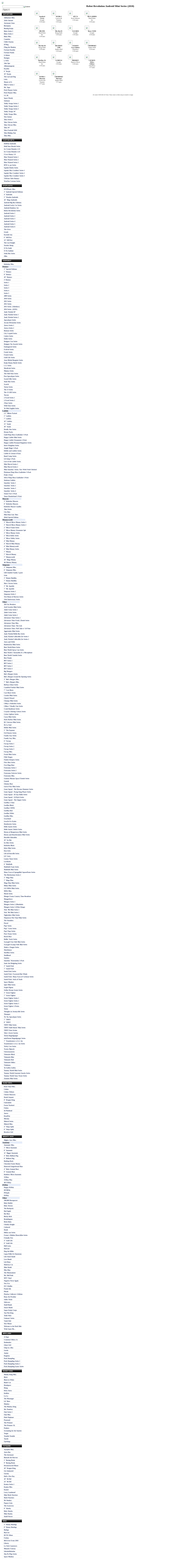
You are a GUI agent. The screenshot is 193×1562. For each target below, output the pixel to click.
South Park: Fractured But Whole (13, 974)
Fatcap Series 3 (9, 749)
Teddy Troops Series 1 (11, 103)
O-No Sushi (8, 248)
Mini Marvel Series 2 (11, 467)
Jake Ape (7, 63)
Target (6, 1433)
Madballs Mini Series (11, 869)
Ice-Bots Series (9, 843)
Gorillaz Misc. (8, 816)
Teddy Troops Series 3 (11, 109)
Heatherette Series (10, 824)
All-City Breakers (10, 604)
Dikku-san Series (9, 1232)
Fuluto (6, 1108)
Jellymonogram (9, 66)
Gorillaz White (9, 813)
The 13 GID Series (10, 392)
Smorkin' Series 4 (10, 491)
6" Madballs (8, 864)
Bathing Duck (8, 1161)
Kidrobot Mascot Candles (12, 506)
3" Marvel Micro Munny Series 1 (13, 522)
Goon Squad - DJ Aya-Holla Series (13, 794)
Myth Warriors (9, 1498)
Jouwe (6, 1113)
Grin (5, 575)
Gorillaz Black (9, 805)
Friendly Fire (8, 1238)
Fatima (6, 1538)
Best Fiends (8, 658)
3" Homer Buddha (10, 578)
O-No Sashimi (8, 251)
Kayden (6, 69)
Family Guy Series (10, 736)
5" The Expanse (9, 730)
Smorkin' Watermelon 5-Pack (13, 961)
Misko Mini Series (10, 886)
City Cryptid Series (10, 333)
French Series (8, 355)
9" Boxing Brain (9, 1463)
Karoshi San (8, 235)
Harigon (6, 58)
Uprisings (7, 1441)
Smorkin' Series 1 (10, 483)
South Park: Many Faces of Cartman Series (13, 977)
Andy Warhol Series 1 (11, 315)
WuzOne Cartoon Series (12, 181)
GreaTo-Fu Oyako (10, 821)
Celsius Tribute (9, 1092)
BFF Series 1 (8, 661)
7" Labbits (7, 419)
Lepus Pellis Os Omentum (13, 1254)
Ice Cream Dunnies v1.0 (12, 149)
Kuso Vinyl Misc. (9, 1086)
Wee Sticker (8, 117)
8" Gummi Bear (9, 1172)
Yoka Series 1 (8, 119)
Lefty (5, 79)
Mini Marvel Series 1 (11, 464)
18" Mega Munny (10, 560)
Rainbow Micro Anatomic (12, 1174)
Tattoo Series (8, 387)
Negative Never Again (11, 1281)
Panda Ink (7, 1289)
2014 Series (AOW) (10, 309)
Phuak (6, 1291)
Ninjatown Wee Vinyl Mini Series (13, 918)
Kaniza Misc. (8, 1487)
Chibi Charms (9, 42)
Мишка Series (9, 371)
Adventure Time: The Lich (13, 626)
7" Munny (7, 552)
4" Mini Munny (9, 541)
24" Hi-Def (7, 1482)
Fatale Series (8, 352)
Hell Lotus (7, 1246)
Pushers (6, 1428)
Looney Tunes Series (11, 859)
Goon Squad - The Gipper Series (13, 800)
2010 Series (7, 298)
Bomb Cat (7, 1382)
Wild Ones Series (9, 406)
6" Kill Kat (8, 237)
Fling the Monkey (10, 47)
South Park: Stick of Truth (13, 979)
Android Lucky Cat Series (13, 205)
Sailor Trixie (8, 1299)
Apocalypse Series (10, 320)
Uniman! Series (9, 1318)
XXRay (6, 1177)
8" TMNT (7, 1022)
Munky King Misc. (10, 1374)
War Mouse (8, 1323)
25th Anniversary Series (12, 599)
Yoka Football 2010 (10, 130)
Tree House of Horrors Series (13, 597)
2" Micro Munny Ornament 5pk (13, 530)
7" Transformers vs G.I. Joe (13, 1041)
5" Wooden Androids (11, 197)
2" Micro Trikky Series (11, 538)
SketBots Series (9, 952)
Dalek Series (8, 339)
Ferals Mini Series (10, 754)
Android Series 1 (9, 213)
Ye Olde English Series (11, 408)
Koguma (7, 1356)
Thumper (7, 1014)
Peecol (6, 923)
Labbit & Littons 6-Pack (12, 453)
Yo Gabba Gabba (10, 1068)
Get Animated (8, 1471)
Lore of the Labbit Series (12, 461)
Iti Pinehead (8, 1111)
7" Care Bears (8, 690)
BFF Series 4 (8, 669)
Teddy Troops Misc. (10, 114)
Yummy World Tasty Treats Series (13, 1076)
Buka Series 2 (8, 34)
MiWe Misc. (8, 891)
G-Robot (7, 55)
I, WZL (6, 60)
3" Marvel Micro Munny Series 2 (13, 525)
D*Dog (6, 44)
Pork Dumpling (9, 1358)
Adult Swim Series (10, 612)
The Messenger (9, 1398)
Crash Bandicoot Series (12, 709)
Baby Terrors (8, 1206)
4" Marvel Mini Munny (12, 544)
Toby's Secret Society (11, 1033)
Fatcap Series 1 (9, 744)
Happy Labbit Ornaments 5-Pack (13, 440)
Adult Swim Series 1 (11, 610)
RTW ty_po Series (10, 165)
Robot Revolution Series (12, 211)
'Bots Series (8, 509)
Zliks (5, 256)
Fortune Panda (9, 52)
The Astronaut (9, 1455)
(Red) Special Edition (11, 517)
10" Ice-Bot (8, 840)
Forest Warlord (9, 1105)
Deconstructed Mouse (11, 1465)
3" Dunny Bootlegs (10, 1524)
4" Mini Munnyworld (11, 546)
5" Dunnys (7, 272)
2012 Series (7, 304)
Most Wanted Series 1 (11, 157)
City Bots (7, 512)
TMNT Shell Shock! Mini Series (13, 1027)
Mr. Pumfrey (8, 1409)
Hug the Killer (9, 1251)
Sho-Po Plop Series (10, 1554)
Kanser (6, 1490)
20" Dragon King (10, 1468)
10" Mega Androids (10, 200)
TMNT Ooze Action (10, 1030)
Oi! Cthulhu (8, 1286)
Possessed (7, 1420)
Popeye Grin (8, 1503)
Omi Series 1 (8, 1412)
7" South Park (9, 969)
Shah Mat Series (9, 381)
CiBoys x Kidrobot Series (12, 703)
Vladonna (7, 1065)
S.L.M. (6, 95)
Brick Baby (8, 1222)
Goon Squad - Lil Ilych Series (13, 797)
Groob (6, 232)
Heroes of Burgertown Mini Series (13, 832)
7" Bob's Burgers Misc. (11, 682)
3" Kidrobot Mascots (11, 501)
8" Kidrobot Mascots (11, 504)
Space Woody (8, 98)
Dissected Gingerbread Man (13, 1166)
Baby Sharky (8, 1511)
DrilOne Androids (10, 144)
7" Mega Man (8, 880)
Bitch (5, 1377)
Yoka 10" (7, 127)
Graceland (7, 819)
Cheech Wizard (9, 698)
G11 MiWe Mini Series (11, 888)
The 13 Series (8, 390)
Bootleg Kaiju (8, 28)
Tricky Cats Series (10, 1046)
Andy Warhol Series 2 (11, 317)
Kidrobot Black (9, 845)
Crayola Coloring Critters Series (13, 711)
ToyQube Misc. (9, 1449)
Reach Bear (8, 936)
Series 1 (6, 282)
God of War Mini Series (12, 786)
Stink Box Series (9, 253)
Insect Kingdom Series (11, 445)
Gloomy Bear (8, 784)
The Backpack (9, 1208)
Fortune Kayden (9, 50)
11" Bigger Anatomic (11, 1153)
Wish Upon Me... (9, 1329)
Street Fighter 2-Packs (11, 1006)
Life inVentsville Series (11, 853)
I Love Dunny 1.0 (10, 154)
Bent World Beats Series (12, 647)
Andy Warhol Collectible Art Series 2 (13, 639)
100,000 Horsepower (11, 1200)
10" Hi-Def (7, 1479)
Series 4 (6, 290)
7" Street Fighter (10, 995)
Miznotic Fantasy (10, 1548)
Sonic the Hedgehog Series (13, 963)
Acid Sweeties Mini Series (12, 607)
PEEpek (6, 1193)
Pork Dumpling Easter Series (13, 1366)
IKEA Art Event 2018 (11, 1540)
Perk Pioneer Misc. (10, 93)
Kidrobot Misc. (9, 264)
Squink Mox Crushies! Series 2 (13, 173)
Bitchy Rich (8, 1216)
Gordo (6, 1350)
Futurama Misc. (9, 776)
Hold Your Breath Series (12, 146)
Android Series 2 (9, 216)
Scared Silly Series (10, 379)
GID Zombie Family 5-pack (13, 573)
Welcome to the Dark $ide (12, 1326)
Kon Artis (7, 851)
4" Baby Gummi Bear (11, 1169)
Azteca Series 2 (9, 328)
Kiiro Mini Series (10, 848)
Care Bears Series (10, 693)
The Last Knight (9, 243)
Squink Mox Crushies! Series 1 (13, 170)
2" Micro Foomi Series (11, 527)
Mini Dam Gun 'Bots (11, 515)
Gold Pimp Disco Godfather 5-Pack (13, 435)
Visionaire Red (9, 1060)
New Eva (7, 1283)
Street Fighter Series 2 (11, 1001)
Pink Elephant (9, 1417)
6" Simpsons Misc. (10, 570)
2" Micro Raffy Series (11, 536)
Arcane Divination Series (12, 323)
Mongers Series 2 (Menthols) (13, 904)
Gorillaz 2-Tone (9, 802)
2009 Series (7, 296)
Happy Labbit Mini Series (13, 437)
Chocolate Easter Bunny (12, 1164)
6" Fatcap (7, 741)
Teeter (6, 1009)
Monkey (6, 1404)
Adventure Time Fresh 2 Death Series (13, 620)
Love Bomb (8, 1259)
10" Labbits (8, 421)
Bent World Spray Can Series (13, 650)
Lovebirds (7, 861)
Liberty (6, 1543)
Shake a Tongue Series (11, 947)
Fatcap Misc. (8, 752)
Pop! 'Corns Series (10, 928)
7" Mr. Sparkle (9, 589)
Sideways (7, 1302)
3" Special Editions (10, 269)
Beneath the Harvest (11, 1457)
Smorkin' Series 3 (10, 488)
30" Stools (7, 427)
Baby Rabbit (8, 1203)
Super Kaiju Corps (10, 1310)
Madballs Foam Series (11, 867)
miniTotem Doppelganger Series (13, 1038)
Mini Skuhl (8, 1267)
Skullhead (7, 955)
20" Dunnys (8, 277)
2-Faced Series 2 (9, 400)
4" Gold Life (8, 1240)
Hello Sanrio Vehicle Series (13, 829)
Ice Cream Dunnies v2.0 (12, 152)
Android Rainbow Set (11, 208)
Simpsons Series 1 (10, 591)
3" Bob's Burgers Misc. (11, 679)
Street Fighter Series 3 (11, 1003)
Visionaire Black (9, 1054)
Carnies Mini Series (10, 695)
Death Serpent (9, 1097)
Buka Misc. (8, 36)
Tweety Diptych (9, 1049)
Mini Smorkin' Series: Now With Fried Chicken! (13, 469)
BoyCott (6, 1532)
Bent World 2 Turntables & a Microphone (13, 652)
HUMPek (7, 1190)
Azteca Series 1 (9, 325)
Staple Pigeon (8, 987)
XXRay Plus (8, 1180)
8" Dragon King (9, 1100)
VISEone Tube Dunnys (11, 178)
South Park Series (10, 971)
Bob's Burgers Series (11, 674)
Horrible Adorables (10, 837)
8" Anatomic (8, 1150)
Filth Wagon (8, 757)
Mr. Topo (7, 87)
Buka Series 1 (8, 31)
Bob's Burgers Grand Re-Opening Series (13, 677)
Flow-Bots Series (9, 762)
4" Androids (8, 194)
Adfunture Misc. (9, 18)
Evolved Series (9, 349)
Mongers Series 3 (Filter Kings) (13, 907)
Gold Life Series (9, 357)
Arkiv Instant (8, 20)
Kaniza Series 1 (9, 1484)
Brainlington (8, 1219)
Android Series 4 (9, 221)
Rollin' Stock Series (10, 939)
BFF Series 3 (8, 666)
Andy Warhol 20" (10, 312)
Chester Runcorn (9, 1094)
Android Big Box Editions (12, 202)
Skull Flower (8, 1516)
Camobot (7, 39)
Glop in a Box (8, 1348)
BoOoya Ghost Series (11, 685)
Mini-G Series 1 (9, 85)
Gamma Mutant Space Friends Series (13, 778)
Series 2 (6, 285)
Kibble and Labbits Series (12, 451)
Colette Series (8, 336)
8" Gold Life (8, 1243)
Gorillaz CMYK (9, 808)
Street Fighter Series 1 (11, 998)
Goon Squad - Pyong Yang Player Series (13, 792)
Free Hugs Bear (9, 765)
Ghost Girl (7, 1345)
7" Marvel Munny (10, 554)
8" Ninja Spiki (9, 1129)
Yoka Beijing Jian (10, 133)
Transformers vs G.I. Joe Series (13, 1044)
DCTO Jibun (8, 1535)
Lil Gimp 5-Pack (9, 459)
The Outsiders (8, 920)
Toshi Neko (7, 1315)
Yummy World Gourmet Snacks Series (13, 1073)
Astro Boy (7, 1452)
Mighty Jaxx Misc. (10, 1140)
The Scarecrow (9, 1506)
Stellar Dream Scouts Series (13, 990)
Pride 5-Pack (8, 475)
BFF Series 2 (8, 663)
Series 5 (6, 293)
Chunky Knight (9, 1224)
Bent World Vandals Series (13, 655)
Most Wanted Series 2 (11, 160)
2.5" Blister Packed (10, 413)
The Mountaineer (10, 1273)
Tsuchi (6, 1439)
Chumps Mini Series (11, 701)
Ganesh (6, 781)
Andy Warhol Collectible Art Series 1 (13, 636)
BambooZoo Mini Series (12, 644)
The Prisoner (8, 1423)
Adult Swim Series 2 (11, 615)
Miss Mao (7, 1270)
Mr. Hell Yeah (8, 1275)
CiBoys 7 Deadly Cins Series (13, 706)
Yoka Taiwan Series (10, 122)
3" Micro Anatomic (10, 1148)
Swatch (6, 384)
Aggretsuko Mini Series (12, 631)
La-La (6, 1396)
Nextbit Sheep (8, 245)
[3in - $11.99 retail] (37, 15)
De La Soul (7, 725)
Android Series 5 (9, 224)
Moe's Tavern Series (10, 583)
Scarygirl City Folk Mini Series (13, 942)
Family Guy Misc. (10, 738)
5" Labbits (7, 416)
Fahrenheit (7, 1103)
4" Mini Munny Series (11, 549)
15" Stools (7, 424)
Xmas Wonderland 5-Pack (13, 496)
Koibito (6, 1393)
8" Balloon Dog (9, 1158)
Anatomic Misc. (9, 1145)
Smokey (6, 958)
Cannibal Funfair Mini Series (13, 687)
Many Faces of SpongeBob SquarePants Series (13, 872)
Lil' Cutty (7, 856)
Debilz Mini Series (10, 727)
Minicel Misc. (8, 1124)
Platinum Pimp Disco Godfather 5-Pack (13, 472)
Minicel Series (8, 1121)
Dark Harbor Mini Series (12, 719)
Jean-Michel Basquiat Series (13, 360)
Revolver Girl (8, 1132)
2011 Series (7, 301)
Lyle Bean (7, 1262)
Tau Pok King (8, 1313)
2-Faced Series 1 (9, 398)
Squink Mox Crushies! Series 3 (13, 176)
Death (6, 1230)
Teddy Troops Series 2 (11, 106)
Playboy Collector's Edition (13, 1294)
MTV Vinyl (8, 1278)
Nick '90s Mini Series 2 (11, 912)
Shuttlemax (8, 950)
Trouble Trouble (9, 1436)
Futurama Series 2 (10, 770)
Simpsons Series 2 (10, 594)
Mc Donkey (8, 1500)
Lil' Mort (7, 1401)
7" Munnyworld (9, 557)
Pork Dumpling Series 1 (12, 1361)
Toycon (6, 395)
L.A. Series (7, 365)
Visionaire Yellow (9, 1062)
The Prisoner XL (9, 1425)
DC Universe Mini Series (12, 722)
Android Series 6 (9, 227)
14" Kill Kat (8, 240)
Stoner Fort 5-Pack (10, 494)
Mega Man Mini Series (11, 883)
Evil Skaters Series (10, 733)
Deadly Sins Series (10, 429)
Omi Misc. (7, 1415)
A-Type (6, 1337)
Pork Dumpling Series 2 (12, 1364)
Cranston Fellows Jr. (11, 1340)
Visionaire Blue (9, 1057)
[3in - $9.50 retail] (53, 15)
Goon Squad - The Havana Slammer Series (13, 789)
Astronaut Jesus (9, 23)
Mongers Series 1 (9, 902)
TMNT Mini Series (10, 1025)
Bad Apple (7, 1211)
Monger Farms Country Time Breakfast (13, 896)
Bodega (6, 1530)
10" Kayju (7, 74)
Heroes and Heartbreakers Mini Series (13, 835)
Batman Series (9, 331)
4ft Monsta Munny (10, 562)
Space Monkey (9, 982)
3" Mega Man (8, 877)
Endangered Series (10, 347)
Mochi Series (8, 894)
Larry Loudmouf (9, 1492)
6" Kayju (7, 71)
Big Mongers (8, 671)
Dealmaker (7, 1342)
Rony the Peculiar (10, 1297)
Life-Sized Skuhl (9, 1257)
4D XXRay (7, 1182)
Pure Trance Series (10, 934)
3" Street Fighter (10, 993)
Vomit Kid (7, 1321)
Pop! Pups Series (9, 931)
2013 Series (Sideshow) (12, 306)
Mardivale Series (9, 368)
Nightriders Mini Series (12, 915)
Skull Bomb (8, 1305)
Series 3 (6, 288)
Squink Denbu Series (11, 168)
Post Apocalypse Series (11, 376)
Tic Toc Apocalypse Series (12, 1017)
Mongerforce (8, 899)
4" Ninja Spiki (9, 1127)
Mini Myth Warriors (11, 1495)
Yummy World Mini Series (13, 1070)
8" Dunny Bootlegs (10, 1527)
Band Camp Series (10, 456)
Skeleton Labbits (9, 480)
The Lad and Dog (10, 77)
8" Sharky (7, 1508)
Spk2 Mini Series (9, 985)
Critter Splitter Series (11, 714)
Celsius (6, 1089)
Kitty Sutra (8, 1390)
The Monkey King (10, 1407)
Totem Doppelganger (11, 1036)
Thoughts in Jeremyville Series (13, 1011)
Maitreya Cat (8, 1265)
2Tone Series (8, 403)
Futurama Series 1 (10, 768)
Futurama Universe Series (12, 773)
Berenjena (7, 26)
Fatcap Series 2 (9, 746)
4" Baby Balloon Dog (11, 1156)
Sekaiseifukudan (9, 1551)
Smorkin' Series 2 (10, 486)
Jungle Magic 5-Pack (11, 448)
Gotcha (6, 1473)
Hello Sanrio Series (10, 827)
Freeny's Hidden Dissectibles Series (13, 1235)
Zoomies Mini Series (11, 1078)
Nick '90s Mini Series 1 (11, 910)
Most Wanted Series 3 (11, 162)
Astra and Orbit (9, 642)
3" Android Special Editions (13, 192)
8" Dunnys (7, 274)
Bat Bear (7, 1214)
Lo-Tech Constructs (10, 1546)
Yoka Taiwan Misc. (10, 125)
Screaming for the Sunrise (13, 1431)
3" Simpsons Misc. (10, 567)
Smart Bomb (8, 1307)
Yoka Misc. (7, 136)
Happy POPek (9, 1187)
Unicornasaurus (9, 1052)
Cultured (7, 1227)
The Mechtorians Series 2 (12, 875)
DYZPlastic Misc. (10, 189)
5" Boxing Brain (9, 1460)
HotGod (6, 1248)
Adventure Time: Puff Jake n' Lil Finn (13, 628)
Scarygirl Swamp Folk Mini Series (13, 944)
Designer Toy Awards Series (13, 344)
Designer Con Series (10, 341)
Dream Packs (8, 432)
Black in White (9, 1380)
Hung (6, 1388)
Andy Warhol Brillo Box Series (13, 634)
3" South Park (9, 966)
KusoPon (7, 1116)
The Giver (7, 229)
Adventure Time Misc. (11, 623)
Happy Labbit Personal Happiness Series (13, 443)
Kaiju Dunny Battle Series (13, 363)
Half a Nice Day (9, 1476)
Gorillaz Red (8, 811)
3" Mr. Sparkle (9, 586)
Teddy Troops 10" (10, 111)
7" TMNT (7, 1019)
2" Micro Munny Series (12, 533)
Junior (6, 1353)
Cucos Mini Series (10, 717)
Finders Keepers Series (11, 760)
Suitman (7, 101)
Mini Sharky (8, 1514)
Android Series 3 (9, 219)
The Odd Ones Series (11, 373)
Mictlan (6, 1119)
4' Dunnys (7, 280)
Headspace (7, 1385)
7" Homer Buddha (10, 581)
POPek (6, 1195)
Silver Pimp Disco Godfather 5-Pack (13, 477)
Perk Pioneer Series (10, 90)
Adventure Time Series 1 (12, 618)
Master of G (8, 82)
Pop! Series (8, 926)
